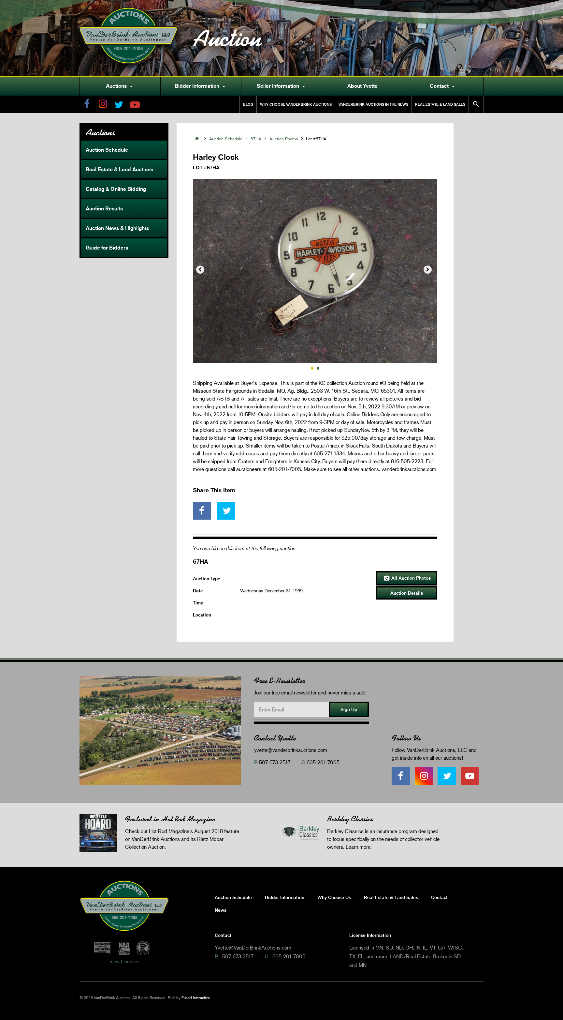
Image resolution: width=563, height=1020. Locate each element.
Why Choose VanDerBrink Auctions (296, 104)
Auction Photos (283, 138)
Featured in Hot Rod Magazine (170, 819)
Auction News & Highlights (117, 228)
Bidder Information (201, 86)
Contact (443, 86)
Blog (248, 104)
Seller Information (282, 86)
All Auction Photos (407, 578)
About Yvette (362, 86)
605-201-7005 (323, 762)
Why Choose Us (334, 897)
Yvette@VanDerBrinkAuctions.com (253, 947)
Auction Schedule (107, 149)
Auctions (120, 86)
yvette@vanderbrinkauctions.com (290, 750)
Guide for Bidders (107, 247)
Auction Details (406, 593)
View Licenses (124, 961)
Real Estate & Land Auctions (119, 169)
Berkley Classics (350, 819)
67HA (256, 138)
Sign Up (348, 709)
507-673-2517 (274, 762)
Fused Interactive (195, 997)
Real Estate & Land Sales (440, 104)
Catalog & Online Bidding (116, 189)
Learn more (358, 847)
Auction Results (104, 208)
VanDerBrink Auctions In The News (373, 104)
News (220, 910)
